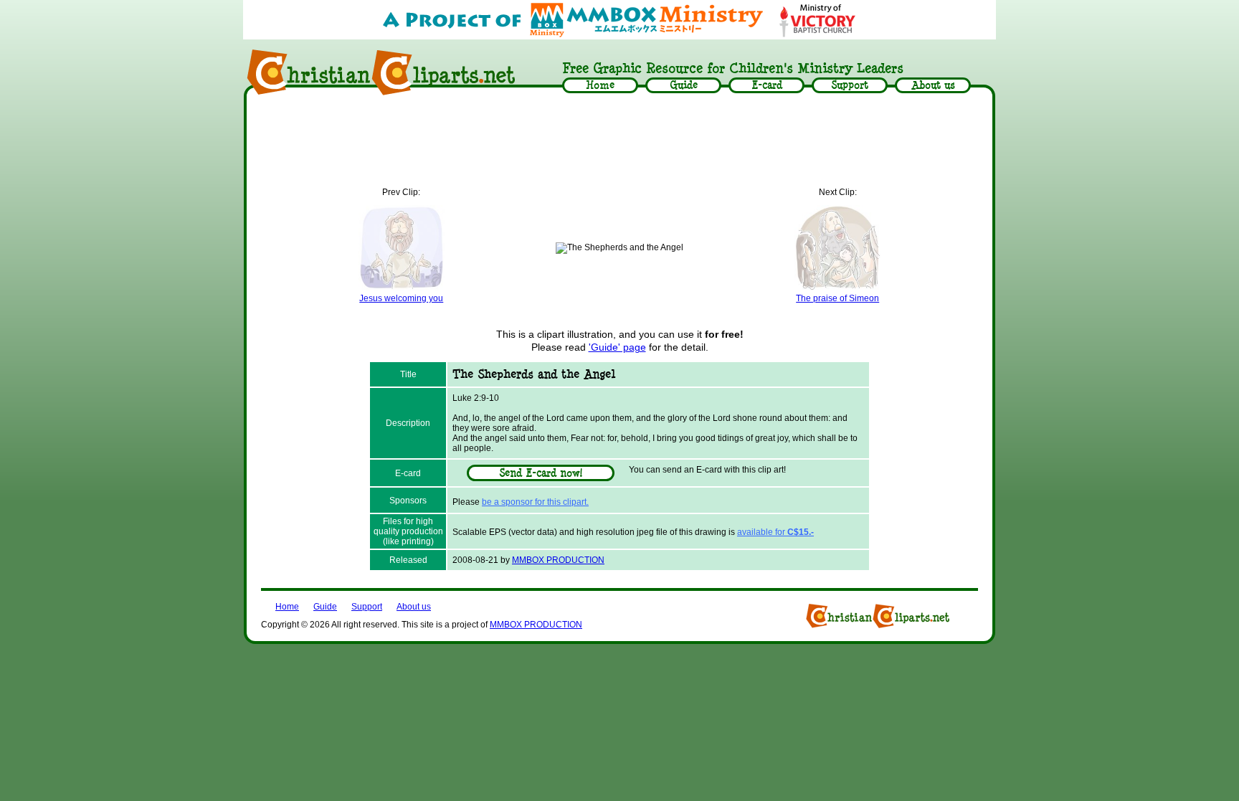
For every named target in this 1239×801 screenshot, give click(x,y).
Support (366, 607)
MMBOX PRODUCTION (558, 560)
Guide (325, 607)
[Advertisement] (619, 141)
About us (414, 607)
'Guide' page (617, 347)
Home (287, 607)
